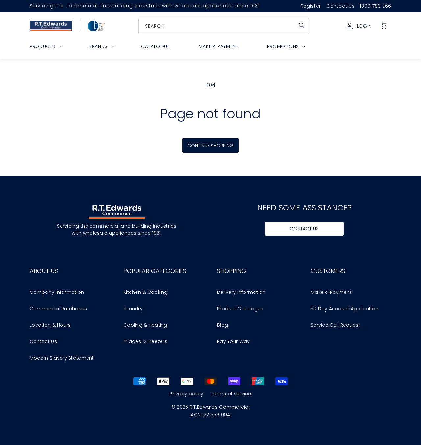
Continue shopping (210, 145)
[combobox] (224, 26)
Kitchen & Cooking (145, 292)
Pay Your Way (233, 341)
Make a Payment (331, 292)
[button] (384, 26)
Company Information (57, 292)
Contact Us (340, 6)
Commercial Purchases (58, 308)
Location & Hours (50, 325)
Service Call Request (335, 325)
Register (311, 6)
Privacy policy (186, 393)
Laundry (133, 308)
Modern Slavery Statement (62, 358)
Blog (222, 325)
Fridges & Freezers (145, 341)
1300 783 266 (375, 6)
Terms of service (231, 393)
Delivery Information (241, 292)
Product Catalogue (240, 308)
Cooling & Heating (145, 325)
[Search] (301, 25)
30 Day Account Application (344, 308)
